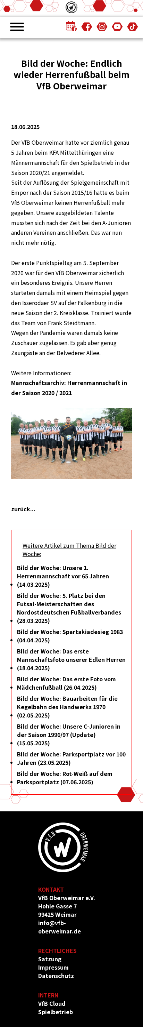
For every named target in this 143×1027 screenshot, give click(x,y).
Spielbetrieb (55, 1012)
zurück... (23, 509)
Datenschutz (56, 975)
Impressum (53, 967)
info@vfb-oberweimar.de (59, 926)
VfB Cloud (52, 1003)
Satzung (49, 959)
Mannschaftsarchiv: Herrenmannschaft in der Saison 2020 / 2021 (69, 387)
